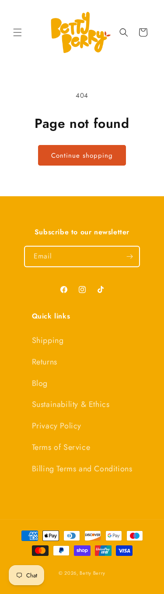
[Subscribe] (129, 256)
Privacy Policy (56, 425)
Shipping (48, 340)
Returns (44, 362)
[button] (17, 32)
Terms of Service (61, 447)
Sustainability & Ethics (71, 404)
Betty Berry (92, 572)
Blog (40, 383)
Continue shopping (82, 155)
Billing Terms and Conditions (82, 468)
